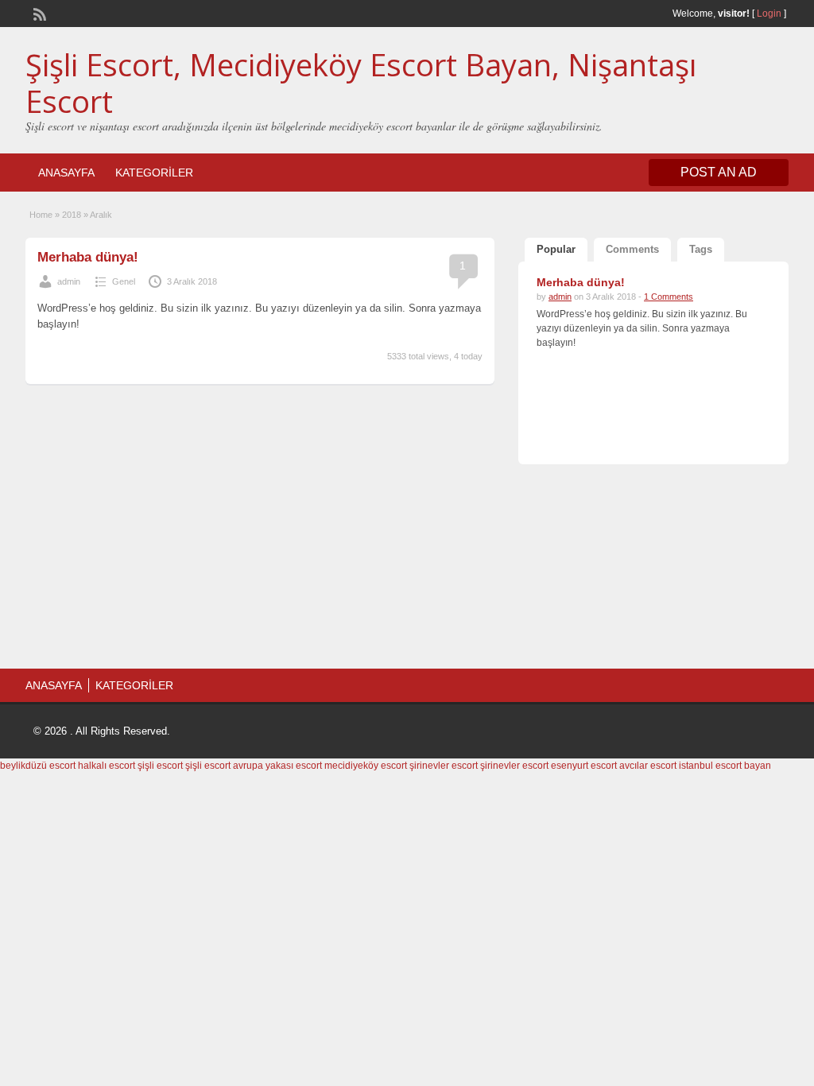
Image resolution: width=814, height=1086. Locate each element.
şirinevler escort (443, 765)
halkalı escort (106, 765)
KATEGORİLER (154, 172)
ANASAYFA (66, 172)
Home (40, 214)
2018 (71, 214)
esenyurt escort (584, 765)
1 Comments (668, 296)
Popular (556, 249)
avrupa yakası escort (277, 765)
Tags (700, 249)
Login (769, 13)
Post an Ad (718, 172)
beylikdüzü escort (38, 765)
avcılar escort (647, 765)
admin (68, 281)
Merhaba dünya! (87, 257)
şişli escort (160, 765)
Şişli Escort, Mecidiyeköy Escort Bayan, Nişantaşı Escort (360, 83)
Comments (632, 249)
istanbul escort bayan (725, 765)
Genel (123, 281)
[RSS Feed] (38, 12)
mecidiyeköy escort (365, 765)
